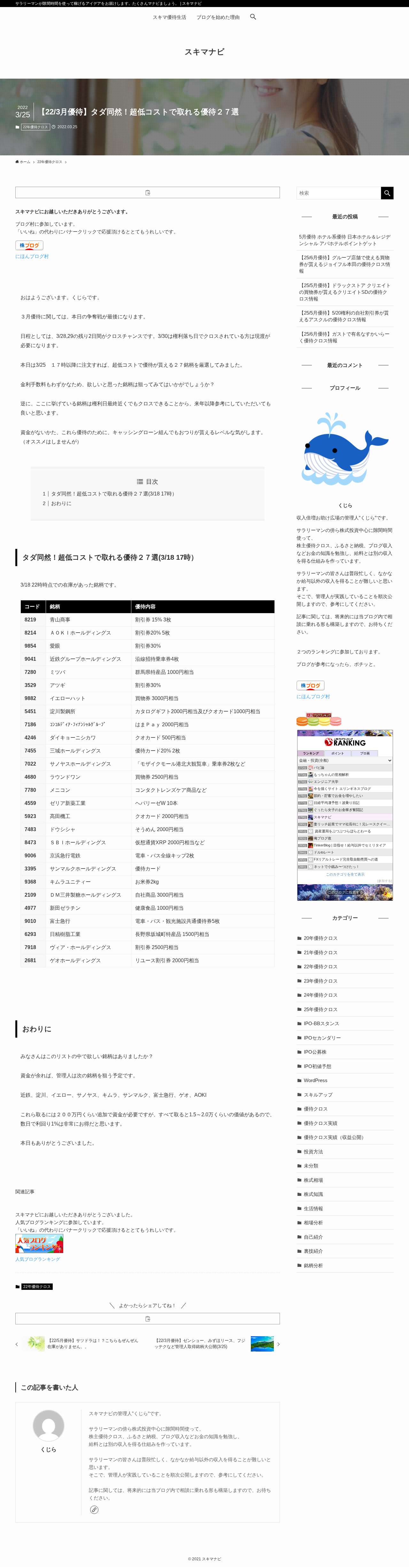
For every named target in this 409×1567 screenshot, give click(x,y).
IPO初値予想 (317, 1066)
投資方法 (313, 1151)
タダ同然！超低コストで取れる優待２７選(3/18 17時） (114, 493)
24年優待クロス (321, 995)
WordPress (316, 1080)
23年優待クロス (321, 981)
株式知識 (313, 1194)
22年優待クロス (35, 127)
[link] (94, 1510)
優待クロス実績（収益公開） (335, 1137)
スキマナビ (205, 52)
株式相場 (313, 1180)
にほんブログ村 (32, 256)
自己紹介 (313, 1237)
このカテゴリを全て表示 (345, 874)
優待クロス (316, 1108)
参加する (384, 881)
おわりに (61, 503)
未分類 (311, 1165)
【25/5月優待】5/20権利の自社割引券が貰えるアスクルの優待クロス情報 (344, 316)
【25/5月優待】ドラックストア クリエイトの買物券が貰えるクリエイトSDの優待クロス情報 (345, 292)
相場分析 (313, 1222)
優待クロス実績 (320, 1123)
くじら (48, 1449)
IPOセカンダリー (322, 1038)
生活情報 (313, 1208)
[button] (253, 17)
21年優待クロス (321, 952)
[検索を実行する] (387, 193)
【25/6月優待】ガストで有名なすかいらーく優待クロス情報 (344, 337)
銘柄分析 (313, 1265)
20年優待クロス (321, 938)
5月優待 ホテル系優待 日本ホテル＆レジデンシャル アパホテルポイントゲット (344, 240)
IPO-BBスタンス (321, 1023)
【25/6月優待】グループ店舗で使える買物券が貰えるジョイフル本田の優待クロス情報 (344, 264)
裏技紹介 (313, 1251)
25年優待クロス (321, 1009)
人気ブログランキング (37, 1259)
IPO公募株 (315, 1052)
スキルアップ (318, 1094)
